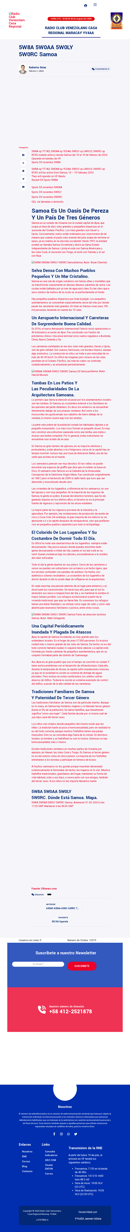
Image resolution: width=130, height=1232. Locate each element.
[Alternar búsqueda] (77, 6)
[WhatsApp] (23, 171)
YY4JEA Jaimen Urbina (88, 1218)
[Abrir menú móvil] (95, 4)
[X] (23, 163)
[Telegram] (23, 179)
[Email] (23, 187)
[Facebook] (23, 155)
